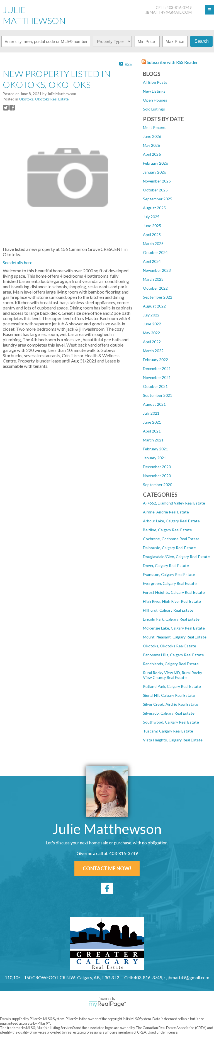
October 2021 (155, 386)
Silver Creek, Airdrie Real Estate (170, 704)
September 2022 (157, 297)
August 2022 (154, 306)
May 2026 (151, 145)
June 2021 (152, 422)
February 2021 (155, 448)
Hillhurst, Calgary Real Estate (168, 610)
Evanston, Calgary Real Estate (169, 574)
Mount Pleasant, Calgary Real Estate (174, 637)
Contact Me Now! (107, 868)
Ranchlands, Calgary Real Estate (171, 663)
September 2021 (157, 395)
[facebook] (107, 888)
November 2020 (157, 475)
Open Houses (155, 100)
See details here (17, 262)
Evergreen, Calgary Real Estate (170, 583)
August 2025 (154, 207)
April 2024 (152, 261)
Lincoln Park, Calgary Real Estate (171, 619)
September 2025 (157, 198)
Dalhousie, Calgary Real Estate (169, 547)
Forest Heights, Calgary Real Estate (174, 592)
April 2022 (152, 341)
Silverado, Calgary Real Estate (168, 713)
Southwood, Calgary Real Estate (171, 722)
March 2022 (153, 350)
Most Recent (154, 127)
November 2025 (157, 181)
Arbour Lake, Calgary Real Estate (171, 520)
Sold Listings (154, 109)
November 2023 (157, 270)
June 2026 (152, 136)
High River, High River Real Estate (172, 601)
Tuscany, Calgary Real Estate (168, 731)
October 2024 (155, 252)
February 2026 (155, 163)
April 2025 (152, 234)
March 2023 (153, 279)
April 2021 (152, 431)
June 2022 (152, 323)
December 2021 (157, 368)
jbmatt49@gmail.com (168, 12)
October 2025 (155, 190)
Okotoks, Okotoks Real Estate (169, 645)
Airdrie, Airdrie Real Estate (166, 512)
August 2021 (154, 404)
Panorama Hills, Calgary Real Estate (173, 654)
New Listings (154, 91)
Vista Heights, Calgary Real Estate (173, 740)
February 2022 (155, 359)
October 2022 (155, 288)
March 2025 (153, 243)
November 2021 (157, 377)
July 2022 (151, 315)
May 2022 (151, 332)
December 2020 (157, 466)
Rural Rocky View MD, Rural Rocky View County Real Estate (172, 675)
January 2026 (154, 172)
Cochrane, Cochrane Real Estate (171, 538)
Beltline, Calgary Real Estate (167, 529)
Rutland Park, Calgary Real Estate (172, 686)
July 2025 (151, 216)
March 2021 (153, 440)
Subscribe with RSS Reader (172, 62)
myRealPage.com (107, 1004)
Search (201, 41)
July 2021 (151, 413)
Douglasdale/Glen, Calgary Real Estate (176, 556)
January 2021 (154, 457)
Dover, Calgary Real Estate (166, 565)
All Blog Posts (155, 82)
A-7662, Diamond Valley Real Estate (174, 503)
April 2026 (152, 154)
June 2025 (152, 225)
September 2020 (157, 484)
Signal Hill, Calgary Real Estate (169, 695)
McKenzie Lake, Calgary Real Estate (174, 628)
